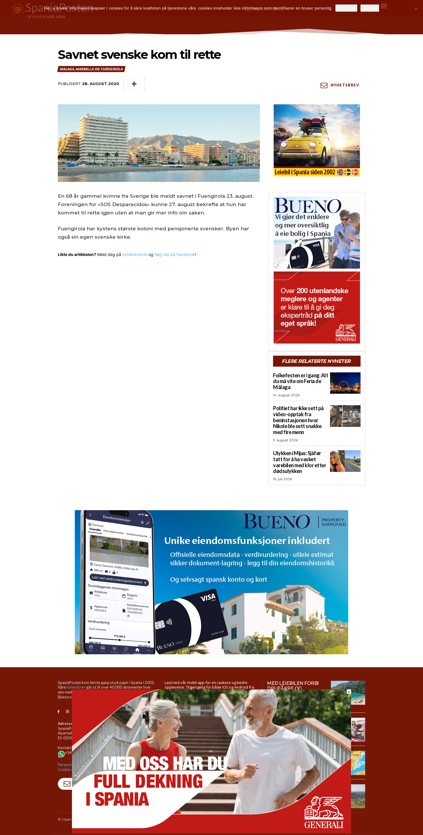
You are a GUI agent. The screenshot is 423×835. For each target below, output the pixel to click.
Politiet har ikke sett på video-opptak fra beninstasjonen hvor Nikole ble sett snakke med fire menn (298, 420)
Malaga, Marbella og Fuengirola (91, 69)
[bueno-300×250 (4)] (317, 233)
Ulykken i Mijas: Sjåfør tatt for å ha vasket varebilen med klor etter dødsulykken (299, 462)
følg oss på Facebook (175, 254)
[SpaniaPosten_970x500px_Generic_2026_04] (211, 832)
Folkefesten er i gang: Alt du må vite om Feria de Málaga (300, 381)
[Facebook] (59, 712)
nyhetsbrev (75, 687)
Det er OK (346, 8)
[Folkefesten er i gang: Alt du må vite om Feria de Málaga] (345, 383)
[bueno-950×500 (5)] (211, 582)
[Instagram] (67, 712)
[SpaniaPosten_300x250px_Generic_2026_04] (317, 308)
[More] (134, 84)
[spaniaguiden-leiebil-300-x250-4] (316, 140)
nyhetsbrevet (134, 254)
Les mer (370, 8)
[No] (416, 9)
